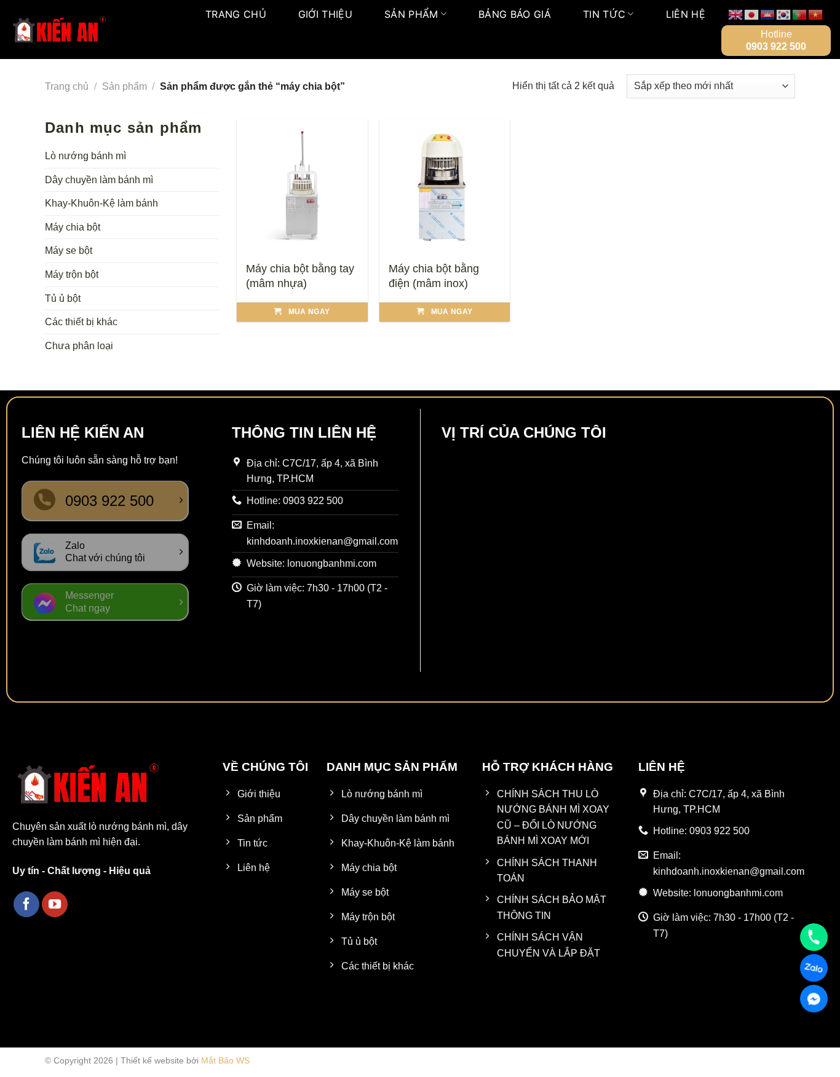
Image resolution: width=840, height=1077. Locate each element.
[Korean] (784, 14)
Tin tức (604, 14)
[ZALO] (814, 968)
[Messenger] (814, 998)
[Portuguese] (800, 14)
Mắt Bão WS (225, 1060)
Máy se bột (68, 250)
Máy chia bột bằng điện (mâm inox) (434, 275)
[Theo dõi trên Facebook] (26, 904)
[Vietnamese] (816, 14)
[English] (736, 14)
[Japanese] (752, 14)
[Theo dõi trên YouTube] (55, 904)
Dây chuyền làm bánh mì (99, 180)
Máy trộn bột (71, 274)
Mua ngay (309, 311)
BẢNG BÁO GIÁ (514, 14)
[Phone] (814, 937)
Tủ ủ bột (63, 298)
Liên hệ (685, 14)
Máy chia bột (72, 227)
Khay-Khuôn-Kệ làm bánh (101, 203)
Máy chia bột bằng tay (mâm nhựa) (300, 275)
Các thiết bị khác (81, 322)
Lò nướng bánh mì (85, 156)
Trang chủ (235, 14)
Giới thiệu (325, 14)
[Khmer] (768, 14)
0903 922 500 (776, 46)
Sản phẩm (411, 14)
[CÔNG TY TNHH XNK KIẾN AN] (58, 29)
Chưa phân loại (79, 346)
